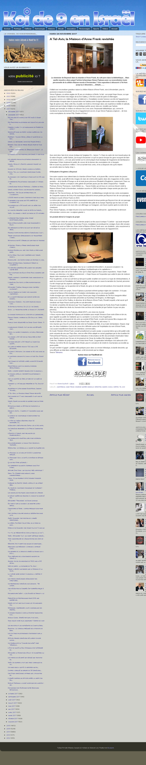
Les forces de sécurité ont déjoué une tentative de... (25, 658)
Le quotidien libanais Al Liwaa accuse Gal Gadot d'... (26, 357)
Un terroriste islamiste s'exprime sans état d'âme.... (24, 466)
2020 (9, 99)
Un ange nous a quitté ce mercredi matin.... (23, 667)
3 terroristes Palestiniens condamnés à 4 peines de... (25, 183)
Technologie (40, 29)
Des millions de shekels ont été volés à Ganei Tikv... (24, 118)
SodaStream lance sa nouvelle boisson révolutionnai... (22, 367)
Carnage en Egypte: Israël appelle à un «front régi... (25, 484)
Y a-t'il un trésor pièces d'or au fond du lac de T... (26, 533)
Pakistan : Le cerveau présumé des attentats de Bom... (25, 629)
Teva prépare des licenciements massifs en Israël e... (23, 557)
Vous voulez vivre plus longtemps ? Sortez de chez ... (26, 622)
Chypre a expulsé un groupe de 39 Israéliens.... (24, 670)
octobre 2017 (13, 694)
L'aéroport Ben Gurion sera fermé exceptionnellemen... (20, 219)
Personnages (84, 29)
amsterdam (61, 387)
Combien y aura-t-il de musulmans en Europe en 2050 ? (25, 128)
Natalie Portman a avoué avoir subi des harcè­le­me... (26, 684)
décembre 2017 (14, 111)
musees (104, 387)
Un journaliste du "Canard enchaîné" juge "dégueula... (23, 644)
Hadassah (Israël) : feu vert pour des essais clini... (24, 303)
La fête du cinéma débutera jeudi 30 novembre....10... (21, 421)
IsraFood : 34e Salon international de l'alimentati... (22, 193)
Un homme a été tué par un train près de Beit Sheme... (24, 338)
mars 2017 (12, 715)
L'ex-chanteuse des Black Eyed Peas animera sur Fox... (26, 273)
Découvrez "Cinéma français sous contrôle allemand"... (23, 288)
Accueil (114, 29)
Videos (105, 29)
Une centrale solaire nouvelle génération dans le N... (25, 514)
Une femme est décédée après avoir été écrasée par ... (25, 362)
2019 (9, 103)
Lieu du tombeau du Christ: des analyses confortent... (22, 293)
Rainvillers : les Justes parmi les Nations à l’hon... (26, 260)
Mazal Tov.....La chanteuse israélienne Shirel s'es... (24, 173)
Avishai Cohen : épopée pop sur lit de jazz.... (23, 618)
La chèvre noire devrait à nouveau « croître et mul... (25, 575)
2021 (8, 96)
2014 (8, 732)
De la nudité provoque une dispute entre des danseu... (24, 298)
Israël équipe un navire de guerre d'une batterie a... (25, 402)
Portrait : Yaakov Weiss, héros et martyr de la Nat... (25, 138)
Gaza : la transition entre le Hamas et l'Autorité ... (26, 310)
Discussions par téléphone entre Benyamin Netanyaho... (23, 689)
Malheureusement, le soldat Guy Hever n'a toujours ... (23, 444)
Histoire (51, 29)
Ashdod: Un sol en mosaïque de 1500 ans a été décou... (25, 562)
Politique (17, 29)
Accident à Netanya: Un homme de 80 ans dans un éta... (26, 352)
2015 (9, 729)
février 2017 (13, 718)
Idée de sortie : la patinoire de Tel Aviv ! (22, 566)
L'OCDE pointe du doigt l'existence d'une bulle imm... (26, 197)
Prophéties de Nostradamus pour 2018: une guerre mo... (23, 599)
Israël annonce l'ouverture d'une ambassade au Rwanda (25, 278)
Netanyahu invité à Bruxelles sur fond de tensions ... (26, 241)
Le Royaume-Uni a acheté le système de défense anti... (25, 458)
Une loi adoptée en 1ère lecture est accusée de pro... (25, 380)
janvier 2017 (13, 722)
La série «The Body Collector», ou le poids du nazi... (24, 524)
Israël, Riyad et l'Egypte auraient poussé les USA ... (24, 165)
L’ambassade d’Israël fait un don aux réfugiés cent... (25, 328)
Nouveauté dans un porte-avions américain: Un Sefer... (25, 133)
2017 (8, 109)
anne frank (70, 387)
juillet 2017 (13, 703)
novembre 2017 (14, 115)
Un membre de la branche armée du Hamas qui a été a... (25, 552)
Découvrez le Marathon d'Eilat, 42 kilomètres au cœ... (26, 654)
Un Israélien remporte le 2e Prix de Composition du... (25, 429)
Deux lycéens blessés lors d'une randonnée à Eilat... (24, 224)
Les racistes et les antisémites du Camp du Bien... (25, 625)
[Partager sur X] (84, 384)
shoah (110, 387)
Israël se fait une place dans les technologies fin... (25, 604)
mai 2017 (11, 709)
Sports (96, 29)
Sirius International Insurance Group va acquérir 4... (23, 264)
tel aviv (122, 387)
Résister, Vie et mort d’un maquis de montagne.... (25, 544)
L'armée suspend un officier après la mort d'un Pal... (25, 679)
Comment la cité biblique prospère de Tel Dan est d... (26, 384)
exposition (98, 387)
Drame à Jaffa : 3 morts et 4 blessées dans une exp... (25, 412)
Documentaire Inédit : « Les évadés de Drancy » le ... (26, 594)
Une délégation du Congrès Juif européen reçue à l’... (26, 589)
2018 (9, 106)
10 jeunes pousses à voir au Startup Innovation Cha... (25, 614)
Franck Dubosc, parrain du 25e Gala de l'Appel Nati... (25, 318)
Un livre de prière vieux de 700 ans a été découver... (23, 347)
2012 (8, 738)
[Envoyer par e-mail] (80, 384)
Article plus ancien (121, 394)
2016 (9, 726)
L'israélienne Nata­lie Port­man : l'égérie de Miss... (26, 187)
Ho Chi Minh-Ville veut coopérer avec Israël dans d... (24, 256)
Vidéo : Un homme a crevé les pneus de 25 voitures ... (26, 214)
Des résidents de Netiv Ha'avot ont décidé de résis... (24, 229)
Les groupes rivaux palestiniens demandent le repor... (24, 160)
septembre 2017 (14, 697)
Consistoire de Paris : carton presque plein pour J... (25, 509)
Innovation (71, 29)
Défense (28, 29)
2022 (9, 93)
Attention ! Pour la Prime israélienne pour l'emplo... (23, 246)
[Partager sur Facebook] (87, 384)
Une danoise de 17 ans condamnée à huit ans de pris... (25, 397)
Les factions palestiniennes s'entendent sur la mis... (25, 634)
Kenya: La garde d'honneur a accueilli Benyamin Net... (25, 333)
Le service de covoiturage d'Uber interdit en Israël (24, 417)
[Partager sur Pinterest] (89, 384)
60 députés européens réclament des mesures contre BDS (25, 269)
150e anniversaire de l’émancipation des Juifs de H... (25, 540)
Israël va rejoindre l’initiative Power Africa (24, 142)
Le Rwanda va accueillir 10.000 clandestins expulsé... (24, 454)
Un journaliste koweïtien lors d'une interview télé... (24, 439)
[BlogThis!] (82, 384)
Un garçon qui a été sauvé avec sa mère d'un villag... (24, 206)
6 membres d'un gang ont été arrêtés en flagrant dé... (23, 201)
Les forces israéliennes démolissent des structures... (22, 580)
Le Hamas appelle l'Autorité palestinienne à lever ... (24, 375)
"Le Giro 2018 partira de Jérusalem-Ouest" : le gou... (25, 150)
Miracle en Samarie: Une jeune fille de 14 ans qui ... (26, 529)
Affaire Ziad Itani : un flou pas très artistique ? (25, 470)
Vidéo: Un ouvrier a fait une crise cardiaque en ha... (25, 663)
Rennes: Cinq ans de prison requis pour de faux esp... (25, 146)
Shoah (61, 29)
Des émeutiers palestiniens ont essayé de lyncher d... (26, 123)
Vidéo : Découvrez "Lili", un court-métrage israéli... (26, 536)
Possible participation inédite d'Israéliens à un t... (26, 233)
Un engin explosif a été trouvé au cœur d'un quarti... (24, 343)
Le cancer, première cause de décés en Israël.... (25, 210)
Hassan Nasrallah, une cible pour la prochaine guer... (25, 251)
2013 (8, 735)
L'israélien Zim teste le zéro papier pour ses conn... (24, 283)
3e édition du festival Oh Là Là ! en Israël (23, 307)
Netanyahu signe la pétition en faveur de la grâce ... (24, 407)
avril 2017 (12, 712)
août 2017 (12, 700)
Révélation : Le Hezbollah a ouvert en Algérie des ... (26, 449)
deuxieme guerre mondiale (84, 387)
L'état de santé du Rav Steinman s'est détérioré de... (25, 649)
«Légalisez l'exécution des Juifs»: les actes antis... (26, 425)
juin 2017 (12, 706)
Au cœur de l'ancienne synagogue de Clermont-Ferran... (25, 489)
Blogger (111, 748)
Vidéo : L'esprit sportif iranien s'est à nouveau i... (25, 371)
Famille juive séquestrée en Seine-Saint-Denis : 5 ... (26, 323)
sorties (116, 387)
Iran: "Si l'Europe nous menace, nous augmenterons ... (21, 474)
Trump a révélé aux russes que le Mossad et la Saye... (25, 570)
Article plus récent (60, 394)
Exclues (7, 29)
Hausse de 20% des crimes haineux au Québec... (24, 169)
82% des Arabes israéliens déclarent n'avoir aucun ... (24, 639)
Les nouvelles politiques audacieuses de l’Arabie (25, 493)
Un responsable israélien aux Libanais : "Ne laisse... (24, 585)
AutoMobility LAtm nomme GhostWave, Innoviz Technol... (24, 389)
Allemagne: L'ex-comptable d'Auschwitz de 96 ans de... (26, 178)
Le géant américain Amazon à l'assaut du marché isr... (26, 497)
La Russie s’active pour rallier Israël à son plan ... (26, 155)
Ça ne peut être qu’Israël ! (17, 462)
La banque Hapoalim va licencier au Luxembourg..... (26, 314)
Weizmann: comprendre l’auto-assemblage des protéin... (25, 609)
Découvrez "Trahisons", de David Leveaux (22, 501)
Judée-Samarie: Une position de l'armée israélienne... (22, 519)
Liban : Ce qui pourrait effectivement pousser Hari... (24, 479)
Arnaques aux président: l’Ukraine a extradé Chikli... (24, 547)
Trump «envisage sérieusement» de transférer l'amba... (25, 236)
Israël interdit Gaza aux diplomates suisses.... (24, 190)
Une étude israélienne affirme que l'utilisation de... (25, 674)
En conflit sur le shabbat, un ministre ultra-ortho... (24, 504)
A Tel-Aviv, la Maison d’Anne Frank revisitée (24, 393)
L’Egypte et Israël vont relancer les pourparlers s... (21, 434)
